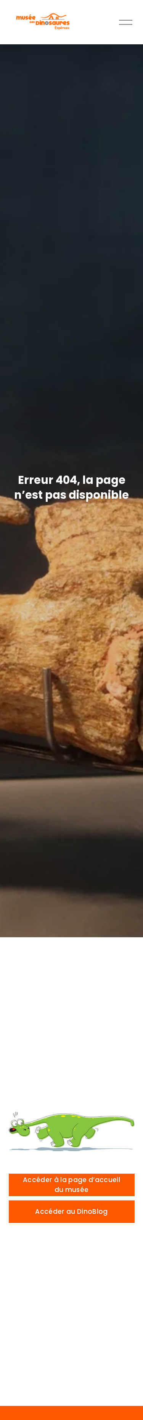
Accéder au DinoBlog (71, 1211)
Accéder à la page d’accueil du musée (71, 1184)
